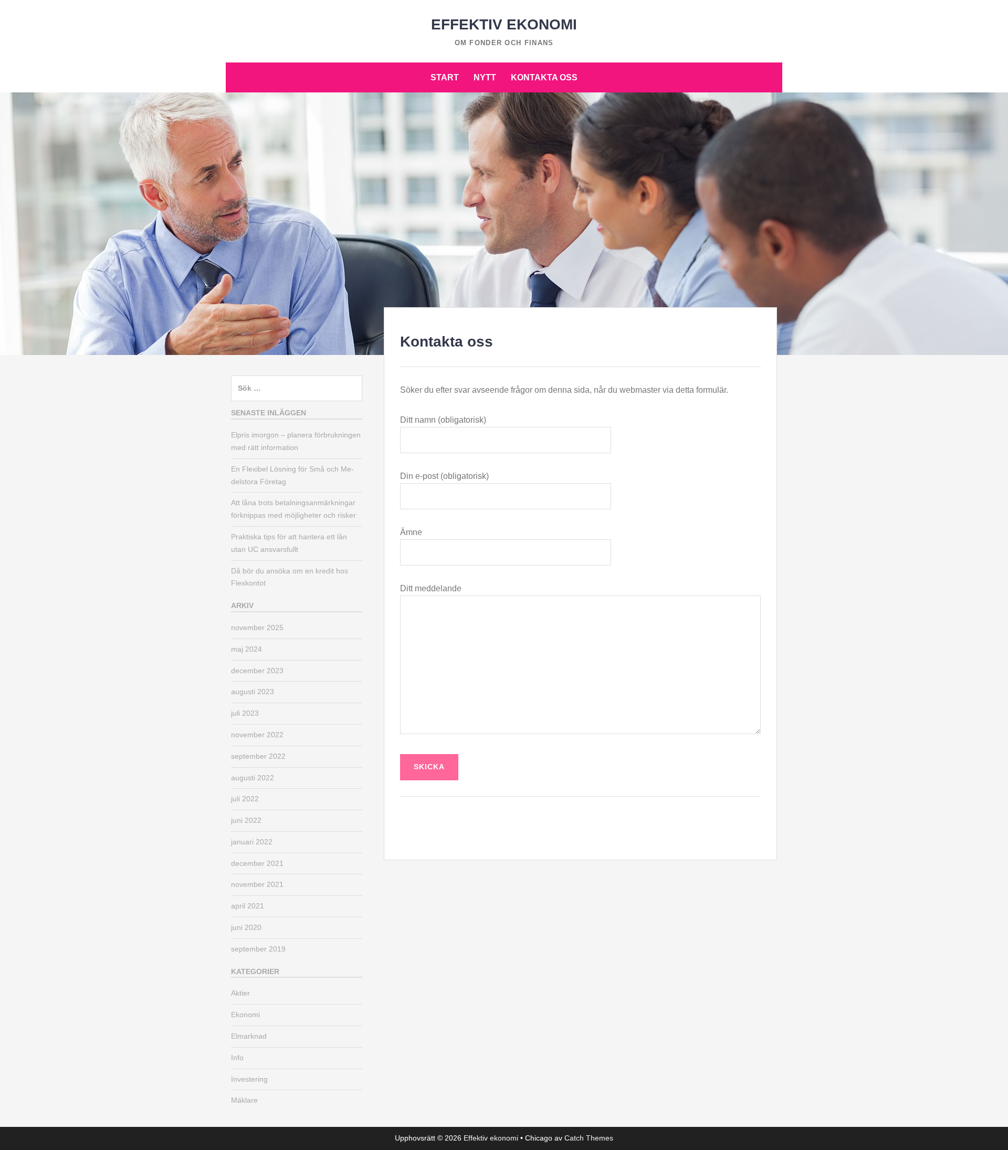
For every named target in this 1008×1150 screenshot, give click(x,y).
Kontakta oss (544, 77)
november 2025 (257, 627)
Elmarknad (249, 1036)
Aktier (240, 993)
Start (444, 77)
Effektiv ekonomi (504, 24)
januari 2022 (251, 842)
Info (237, 1057)
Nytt (485, 77)
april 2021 (247, 906)
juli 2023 (245, 713)
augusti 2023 (252, 691)
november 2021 (257, 884)
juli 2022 (245, 798)
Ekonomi (245, 1014)
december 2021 (257, 863)
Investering (249, 1079)
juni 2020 (246, 927)
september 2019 (258, 949)
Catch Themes (588, 1138)
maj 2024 (246, 649)
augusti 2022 (252, 777)
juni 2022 (246, 820)
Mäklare (244, 1100)
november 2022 (257, 734)
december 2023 (257, 670)
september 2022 (258, 756)
